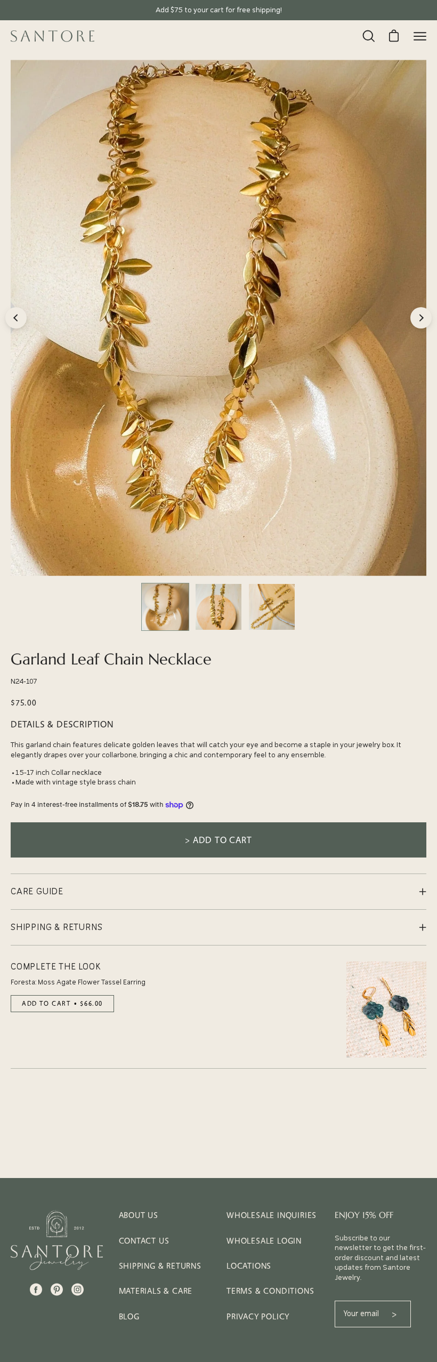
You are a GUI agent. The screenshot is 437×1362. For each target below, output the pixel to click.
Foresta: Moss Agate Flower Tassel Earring (78, 982)
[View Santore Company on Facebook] (36, 1289)
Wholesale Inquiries (271, 1215)
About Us (138, 1215)
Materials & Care (156, 1291)
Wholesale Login (264, 1241)
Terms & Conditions (270, 1291)
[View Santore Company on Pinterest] (57, 1289)
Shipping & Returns (160, 1266)
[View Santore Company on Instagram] (77, 1289)
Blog (129, 1316)
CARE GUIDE (37, 891)
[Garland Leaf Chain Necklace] (165, 607)
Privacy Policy (257, 1316)
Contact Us (144, 1241)
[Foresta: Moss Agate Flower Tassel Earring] (386, 1009)
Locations (248, 1266)
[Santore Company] (53, 36)
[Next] (421, 318)
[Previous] (16, 318)
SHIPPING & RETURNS (56, 927)
